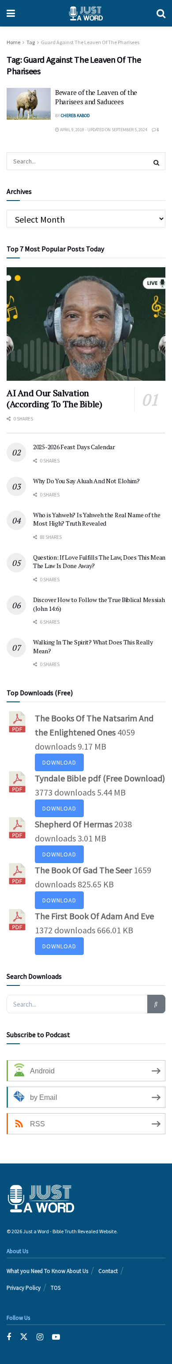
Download (59, 762)
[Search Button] (161, 13)
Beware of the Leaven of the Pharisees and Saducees (96, 97)
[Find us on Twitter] (24, 1337)
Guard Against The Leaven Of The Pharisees (90, 42)
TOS (55, 1288)
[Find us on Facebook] (9, 1337)
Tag (30, 42)
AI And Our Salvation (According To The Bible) (54, 398)
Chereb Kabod (75, 115)
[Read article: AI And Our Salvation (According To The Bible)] (86, 324)
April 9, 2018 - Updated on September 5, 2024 (103, 130)
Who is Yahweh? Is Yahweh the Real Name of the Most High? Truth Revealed (96, 519)
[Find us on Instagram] (40, 1337)
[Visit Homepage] (86, 13)
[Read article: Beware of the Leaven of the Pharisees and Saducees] (29, 104)
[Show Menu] (11, 13)
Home (13, 42)
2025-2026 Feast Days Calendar (74, 447)
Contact (108, 1271)
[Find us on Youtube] (56, 1337)
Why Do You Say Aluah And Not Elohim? (86, 481)
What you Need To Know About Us (47, 1271)
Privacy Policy (24, 1288)
